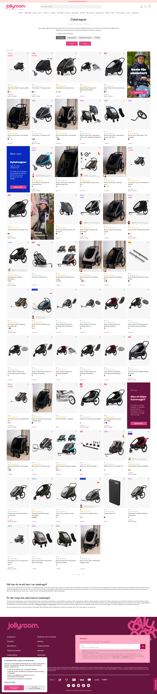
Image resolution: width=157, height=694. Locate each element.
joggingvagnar (52, 604)
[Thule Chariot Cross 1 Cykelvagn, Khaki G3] (10, 564)
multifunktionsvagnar (40, 604)
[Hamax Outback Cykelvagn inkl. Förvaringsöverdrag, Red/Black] (104, 375)
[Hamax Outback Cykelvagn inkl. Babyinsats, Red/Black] (104, 328)
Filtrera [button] (72, 43)
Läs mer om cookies (9, 682)
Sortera (85, 43)
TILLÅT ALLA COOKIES (14, 687)
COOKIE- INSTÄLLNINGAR (34, 687)
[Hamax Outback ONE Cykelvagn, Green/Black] (32, 517)
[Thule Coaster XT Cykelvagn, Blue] (34, 92)
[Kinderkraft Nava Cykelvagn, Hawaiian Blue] (59, 92)
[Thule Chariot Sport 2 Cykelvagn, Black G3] (8, 92)
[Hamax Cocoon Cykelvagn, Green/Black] (80, 422)
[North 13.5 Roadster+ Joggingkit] (56, 422)
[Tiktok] (83, 685)
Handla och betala (43, 646)
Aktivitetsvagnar (78, 24)
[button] (145, 6)
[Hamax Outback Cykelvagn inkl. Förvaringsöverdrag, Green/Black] (8, 375)
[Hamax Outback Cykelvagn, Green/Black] (8, 281)
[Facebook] (68, 685)
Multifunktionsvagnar (85, 37)
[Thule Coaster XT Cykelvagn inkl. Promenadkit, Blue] (32, 186)
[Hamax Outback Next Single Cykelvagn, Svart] (104, 92)
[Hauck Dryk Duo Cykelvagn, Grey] (34, 328)
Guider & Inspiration (14, 650)
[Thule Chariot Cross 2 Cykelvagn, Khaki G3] (130, 186)
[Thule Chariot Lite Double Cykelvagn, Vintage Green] (8, 517)
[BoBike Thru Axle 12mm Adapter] (80, 470)
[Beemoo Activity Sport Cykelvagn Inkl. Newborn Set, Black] (104, 139)
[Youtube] (78, 685)
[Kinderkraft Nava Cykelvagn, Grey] (56, 92)
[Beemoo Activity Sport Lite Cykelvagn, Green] (11, 139)
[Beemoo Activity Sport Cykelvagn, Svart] (104, 186)
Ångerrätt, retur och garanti (46, 637)
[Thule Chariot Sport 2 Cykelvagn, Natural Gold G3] (10, 92)
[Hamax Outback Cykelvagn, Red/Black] (10, 281)
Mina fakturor (11, 646)
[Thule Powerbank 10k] (104, 517)
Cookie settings (12, 655)
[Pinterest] (88, 685)
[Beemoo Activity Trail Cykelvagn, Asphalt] (104, 233)
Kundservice (11, 637)
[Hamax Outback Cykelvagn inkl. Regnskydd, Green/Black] (80, 92)
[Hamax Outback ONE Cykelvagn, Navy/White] (34, 517)
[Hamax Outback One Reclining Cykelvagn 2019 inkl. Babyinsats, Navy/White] (56, 328)
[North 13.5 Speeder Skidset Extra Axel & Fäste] (128, 281)
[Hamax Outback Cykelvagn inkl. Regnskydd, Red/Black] (56, 375)
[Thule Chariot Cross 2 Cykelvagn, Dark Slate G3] (128, 186)
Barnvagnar (70, 24)
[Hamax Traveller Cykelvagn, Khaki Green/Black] (80, 233)
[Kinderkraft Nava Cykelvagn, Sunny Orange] (58, 92)
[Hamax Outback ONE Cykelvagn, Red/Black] (35, 517)
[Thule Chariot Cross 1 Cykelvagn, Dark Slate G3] (8, 564)
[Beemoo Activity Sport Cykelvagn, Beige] (106, 186)
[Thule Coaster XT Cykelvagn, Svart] (32, 92)
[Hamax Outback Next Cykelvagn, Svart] (8, 233)
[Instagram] (73, 685)
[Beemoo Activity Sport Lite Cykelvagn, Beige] (10, 139)
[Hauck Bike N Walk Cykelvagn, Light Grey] (80, 186)
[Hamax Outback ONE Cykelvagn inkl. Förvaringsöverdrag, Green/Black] (128, 328)
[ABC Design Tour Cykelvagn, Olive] (32, 470)
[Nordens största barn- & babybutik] (16, 6)
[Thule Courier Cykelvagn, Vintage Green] (56, 517)
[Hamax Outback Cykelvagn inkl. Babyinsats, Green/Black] (80, 375)
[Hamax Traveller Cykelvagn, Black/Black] (82, 233)
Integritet (40, 650)
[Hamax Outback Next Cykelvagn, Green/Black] (10, 233)
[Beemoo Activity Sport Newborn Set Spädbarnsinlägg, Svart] (56, 186)
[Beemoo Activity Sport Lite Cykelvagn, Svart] (8, 139)
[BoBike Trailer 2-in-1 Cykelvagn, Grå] (104, 470)
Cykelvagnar (87, 24)
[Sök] (100, 6)
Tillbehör (97, 37)
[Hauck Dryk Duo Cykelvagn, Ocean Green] (32, 328)
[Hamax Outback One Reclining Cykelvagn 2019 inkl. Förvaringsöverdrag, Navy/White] (80, 328)
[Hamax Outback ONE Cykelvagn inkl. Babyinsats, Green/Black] (32, 375)
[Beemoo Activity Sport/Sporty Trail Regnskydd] (56, 233)
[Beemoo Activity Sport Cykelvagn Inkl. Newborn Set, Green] (56, 564)
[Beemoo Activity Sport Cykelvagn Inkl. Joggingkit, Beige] (80, 564)
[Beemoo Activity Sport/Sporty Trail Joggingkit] (128, 139)
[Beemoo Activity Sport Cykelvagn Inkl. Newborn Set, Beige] (32, 564)
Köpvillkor (10, 641)
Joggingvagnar (72, 37)
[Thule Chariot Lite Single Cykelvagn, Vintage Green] (128, 517)
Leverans (40, 641)
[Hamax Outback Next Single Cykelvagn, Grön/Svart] (106, 92)
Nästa (84, 574)
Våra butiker (41, 655)
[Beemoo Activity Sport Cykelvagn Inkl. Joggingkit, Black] (32, 422)
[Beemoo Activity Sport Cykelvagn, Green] (108, 186)
